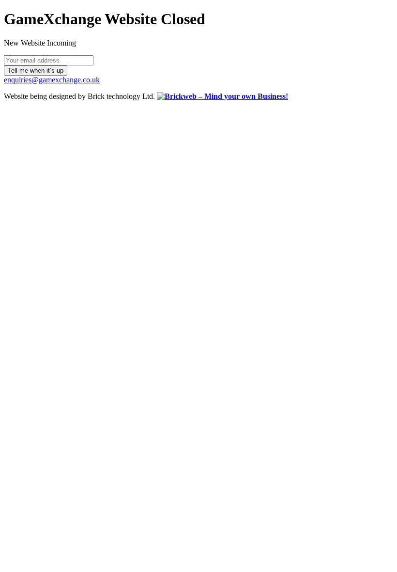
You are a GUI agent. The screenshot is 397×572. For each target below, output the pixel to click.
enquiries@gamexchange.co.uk (52, 80)
